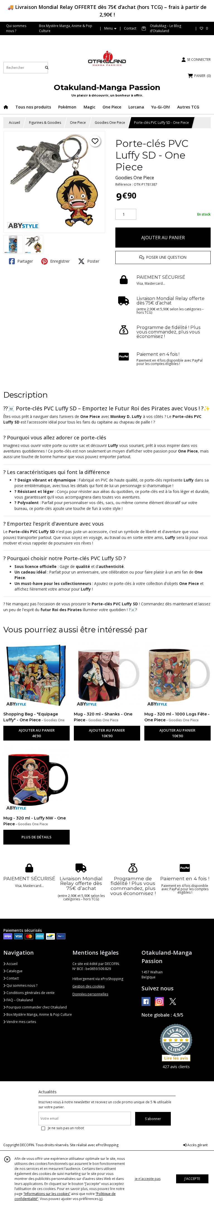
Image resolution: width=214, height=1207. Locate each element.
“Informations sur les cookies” (46, 1193)
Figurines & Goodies (45, 122)
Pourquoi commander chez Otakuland (36, 1007)
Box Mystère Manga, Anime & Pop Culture (39, 1014)
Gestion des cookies (88, 986)
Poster (92, 261)
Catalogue (14, 971)
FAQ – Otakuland (19, 1000)
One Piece (78, 122)
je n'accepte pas (147, 1178)
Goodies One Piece (110, 122)
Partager (24, 261)
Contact (130, 28)
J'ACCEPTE (192, 1178)
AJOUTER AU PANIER (163, 237)
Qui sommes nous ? (21, 985)
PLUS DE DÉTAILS (36, 837)
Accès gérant (197, 1145)
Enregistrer (59, 261)
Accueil (14, 122)
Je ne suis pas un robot (66, 1128)
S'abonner (153, 1118)
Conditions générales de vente (30, 992)
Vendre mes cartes (21, 1021)
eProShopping (107, 1145)
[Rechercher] (46, 67)
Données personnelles (90, 994)
